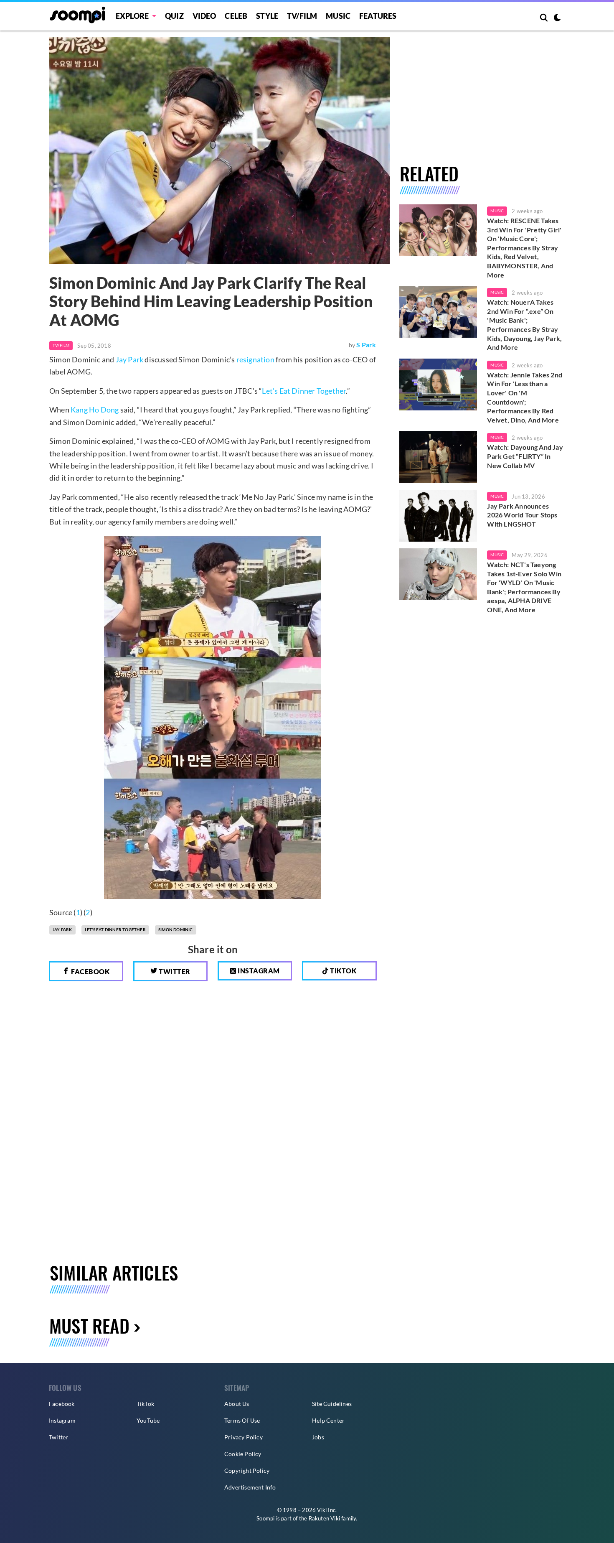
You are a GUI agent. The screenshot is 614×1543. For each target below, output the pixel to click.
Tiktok (343, 971)
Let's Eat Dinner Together (115, 929)
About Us (236, 1403)
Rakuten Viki (324, 1518)
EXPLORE (132, 15)
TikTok (145, 1403)
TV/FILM (302, 15)
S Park (366, 345)
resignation (255, 359)
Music (338, 15)
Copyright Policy (246, 1470)
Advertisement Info (250, 1487)
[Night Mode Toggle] (557, 18)
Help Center (328, 1420)
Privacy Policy (243, 1437)
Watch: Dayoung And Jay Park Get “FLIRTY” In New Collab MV (525, 456)
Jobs (318, 1437)
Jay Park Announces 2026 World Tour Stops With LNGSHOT (522, 515)
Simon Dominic (175, 929)
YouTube (148, 1420)
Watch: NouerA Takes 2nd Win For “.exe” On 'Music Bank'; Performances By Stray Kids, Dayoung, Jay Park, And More (524, 324)
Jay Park (130, 359)
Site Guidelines (332, 1403)
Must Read (89, 1325)
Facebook (90, 971)
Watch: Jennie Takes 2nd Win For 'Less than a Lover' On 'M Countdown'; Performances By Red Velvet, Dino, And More (524, 397)
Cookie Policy (242, 1453)
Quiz (174, 15)
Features (378, 15)
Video (204, 15)
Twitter (173, 971)
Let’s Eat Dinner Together (304, 390)
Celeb (236, 15)
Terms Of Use (242, 1420)
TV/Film (61, 345)
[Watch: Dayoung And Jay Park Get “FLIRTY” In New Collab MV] (438, 457)
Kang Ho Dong (95, 409)
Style (267, 15)
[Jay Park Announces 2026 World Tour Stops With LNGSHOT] (438, 516)
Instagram (258, 971)
